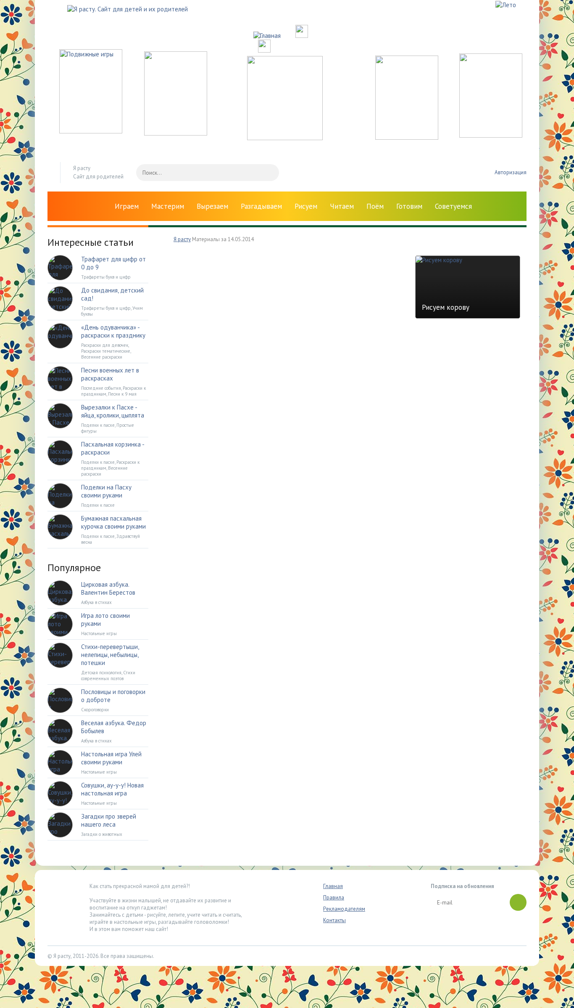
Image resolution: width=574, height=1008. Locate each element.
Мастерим (167, 206)
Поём (375, 206)
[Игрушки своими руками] (175, 133)
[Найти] (268, 172)
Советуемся (453, 206)
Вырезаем (212, 206)
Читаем (342, 206)
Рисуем (306, 206)
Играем (127, 206)
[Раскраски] (490, 135)
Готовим (409, 206)
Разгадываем (261, 206)
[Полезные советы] (406, 137)
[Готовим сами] (285, 138)
